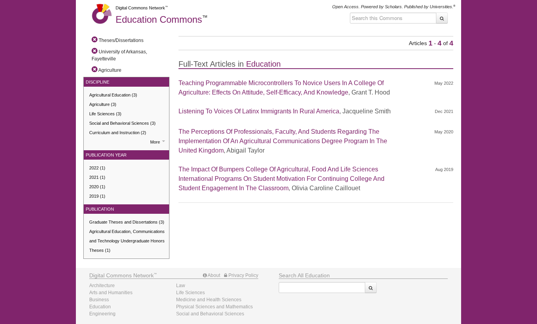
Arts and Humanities (110, 292)
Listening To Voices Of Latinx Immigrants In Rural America (258, 111)
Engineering (102, 314)
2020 (97, 186)
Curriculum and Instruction (117, 132)
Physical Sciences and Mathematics (214, 306)
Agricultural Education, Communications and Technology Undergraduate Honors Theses (127, 241)
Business (99, 299)
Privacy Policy (242, 275)
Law (180, 285)
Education (159, 19)
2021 (97, 177)
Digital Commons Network (140, 7)
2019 (97, 196)
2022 (97, 168)
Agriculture (102, 104)
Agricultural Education (113, 95)
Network (121, 275)
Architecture (102, 285)
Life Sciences (105, 113)
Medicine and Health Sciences (208, 299)
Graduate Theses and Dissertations (126, 222)
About (213, 275)
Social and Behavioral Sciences (122, 123)
